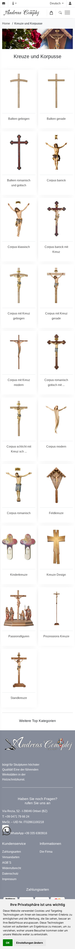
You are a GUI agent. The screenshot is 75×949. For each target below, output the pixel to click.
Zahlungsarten (11, 851)
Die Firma (46, 851)
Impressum (9, 879)
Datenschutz (10, 873)
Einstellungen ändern (29, 942)
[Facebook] (5, 828)
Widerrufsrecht (11, 868)
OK (8, 942)
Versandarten (10, 857)
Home (6, 23)
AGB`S (6, 862)
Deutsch (55, 3)
